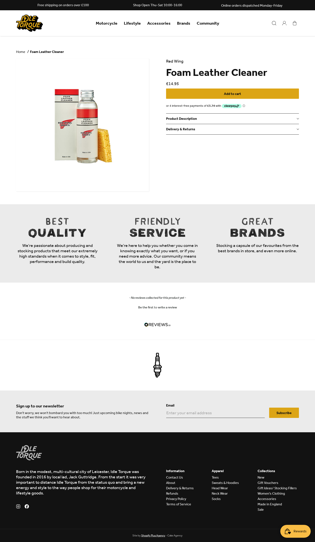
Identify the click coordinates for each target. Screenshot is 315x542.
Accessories (159, 23)
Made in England (270, 504)
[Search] (274, 23)
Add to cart (232, 94)
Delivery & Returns (180, 488)
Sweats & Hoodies (225, 483)
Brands (183, 23)
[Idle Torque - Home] (29, 23)
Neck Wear (220, 493)
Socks (216, 499)
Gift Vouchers (268, 483)
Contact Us (174, 477)
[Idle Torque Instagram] (18, 507)
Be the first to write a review (157, 307)
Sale (261, 509)
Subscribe (284, 413)
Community (208, 23)
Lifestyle (132, 23)
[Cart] (294, 23)
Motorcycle (106, 23)
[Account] (284, 23)
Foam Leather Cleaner (47, 52)
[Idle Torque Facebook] (27, 507)
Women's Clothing (271, 493)
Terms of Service (178, 504)
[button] (157, 307)
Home (20, 52)
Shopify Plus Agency (153, 535)
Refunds (172, 493)
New (261, 477)
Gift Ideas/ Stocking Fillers (277, 488)
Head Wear (220, 488)
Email (170, 405)
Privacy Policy (176, 499)
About (170, 483)
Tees (215, 477)
